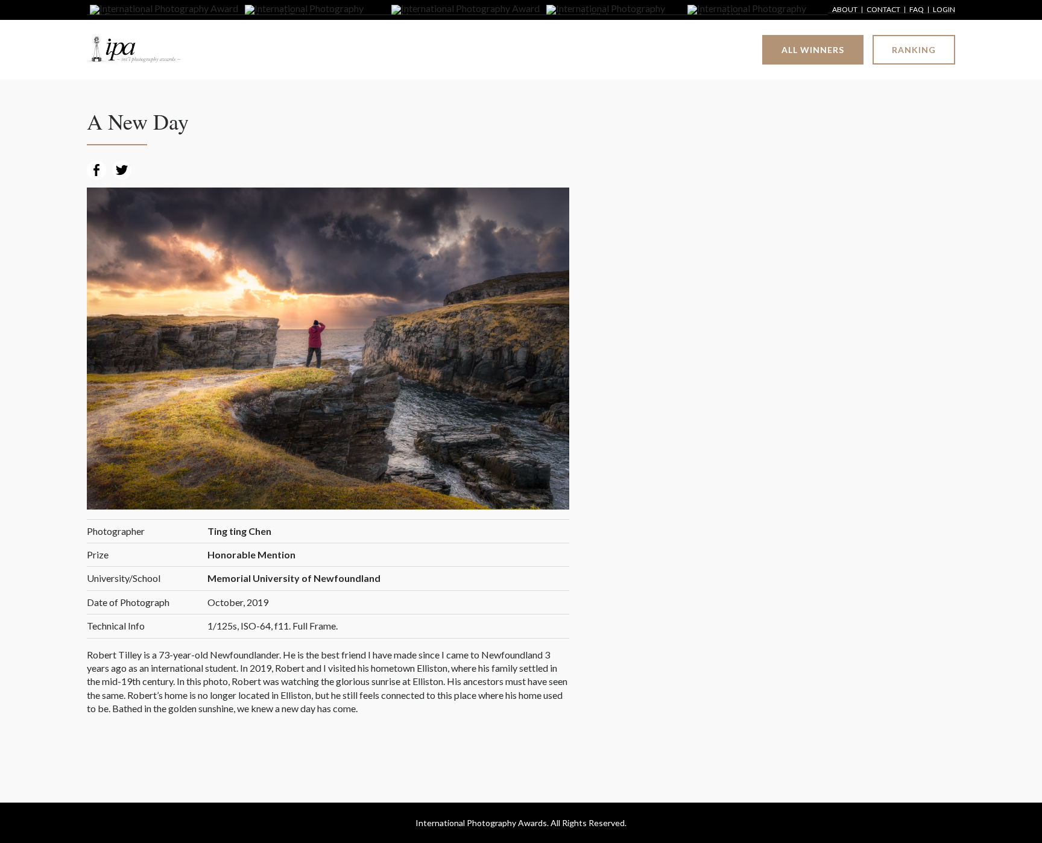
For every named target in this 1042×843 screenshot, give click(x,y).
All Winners (813, 50)
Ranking (914, 50)
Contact (883, 10)
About (844, 10)
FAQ (916, 10)
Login (944, 10)
